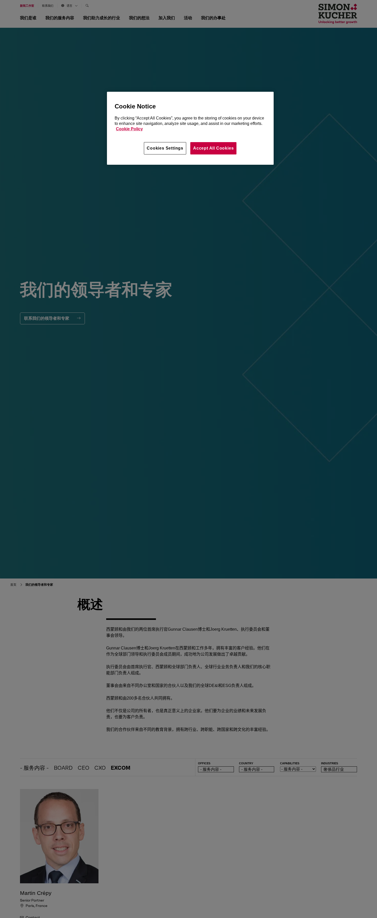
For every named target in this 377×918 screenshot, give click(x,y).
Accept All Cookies (213, 148)
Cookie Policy (129, 129)
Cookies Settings (165, 148)
